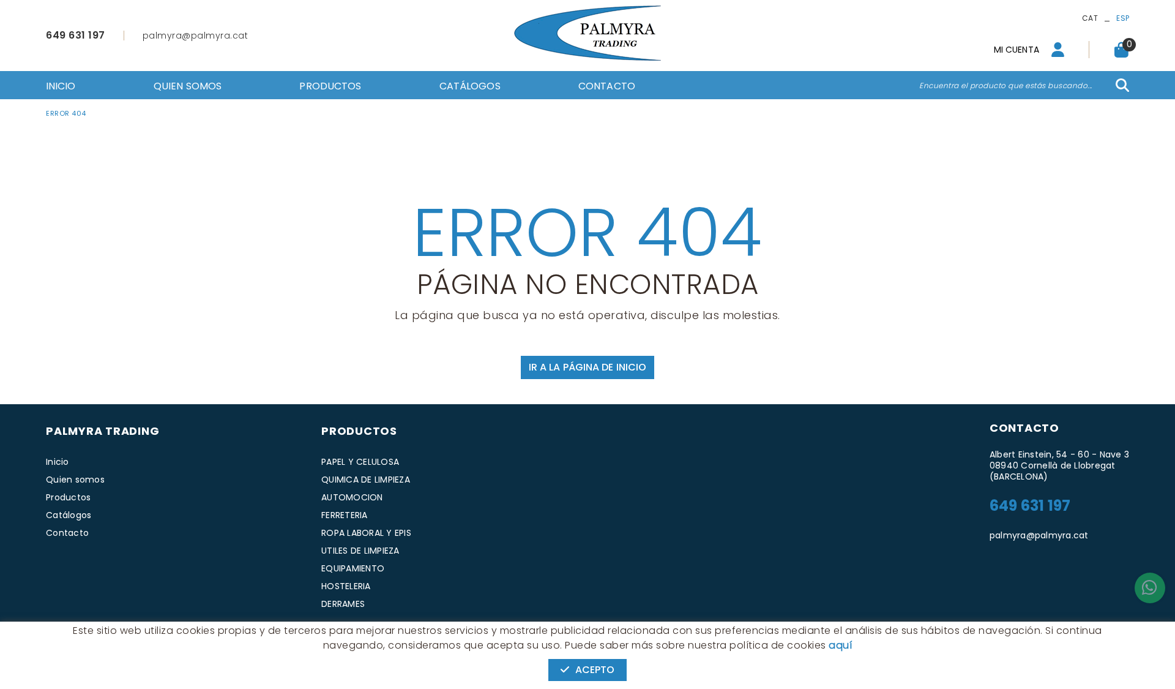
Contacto (67, 533)
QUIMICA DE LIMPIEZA (365, 479)
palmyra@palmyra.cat (195, 35)
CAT (1090, 18)
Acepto (595, 670)
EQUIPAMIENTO (352, 568)
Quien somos (75, 479)
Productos (68, 497)
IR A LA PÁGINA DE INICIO (587, 367)
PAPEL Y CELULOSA (360, 462)
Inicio (57, 462)
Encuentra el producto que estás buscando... (1005, 85)
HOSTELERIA (346, 586)
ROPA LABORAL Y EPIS (366, 533)
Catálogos (68, 515)
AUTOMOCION (352, 497)
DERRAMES (343, 604)
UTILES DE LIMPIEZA (360, 550)
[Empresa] (587, 33)
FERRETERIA (344, 515)
